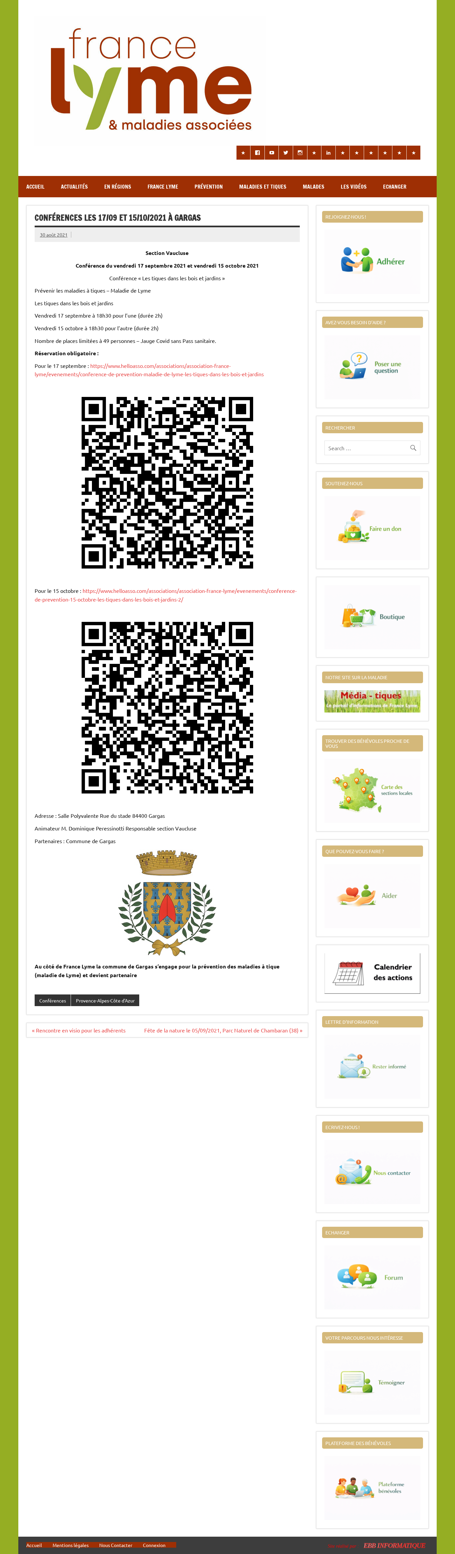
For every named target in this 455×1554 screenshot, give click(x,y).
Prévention (209, 186)
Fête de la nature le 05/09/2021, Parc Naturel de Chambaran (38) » (223, 1030)
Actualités (74, 186)
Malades (313, 186)
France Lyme (163, 186)
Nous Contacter (115, 1545)
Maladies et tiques (262, 186)
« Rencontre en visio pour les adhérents (79, 1030)
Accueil (35, 186)
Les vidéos (354, 186)
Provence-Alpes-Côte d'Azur (105, 1000)
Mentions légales (71, 1545)
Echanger (394, 186)
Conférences (52, 1000)
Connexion (154, 1545)
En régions (117, 186)
